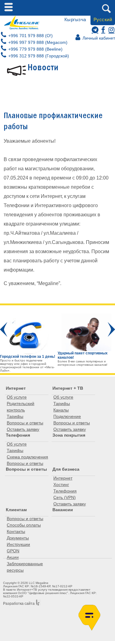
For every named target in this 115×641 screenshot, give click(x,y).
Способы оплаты (24, 525)
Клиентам (16, 509)
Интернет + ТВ (67, 388)
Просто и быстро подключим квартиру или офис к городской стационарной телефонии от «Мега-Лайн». (27, 365)
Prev (3, 329)
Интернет (16, 388)
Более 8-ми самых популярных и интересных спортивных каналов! (82, 363)
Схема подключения (27, 456)
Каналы (61, 409)
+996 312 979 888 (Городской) (38, 55)
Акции (13, 557)
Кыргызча (75, 19)
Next (111, 329)
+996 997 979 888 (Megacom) (37, 42)
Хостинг (61, 484)
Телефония (18, 435)
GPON (13, 550)
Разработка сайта (19, 603)
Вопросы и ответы (25, 422)
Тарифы (15, 416)
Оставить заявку (23, 429)
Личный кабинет (98, 38)
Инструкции (18, 544)
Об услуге (17, 397)
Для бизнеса (65, 469)
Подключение (67, 416)
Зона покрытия (68, 435)
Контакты (16, 531)
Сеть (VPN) (64, 497)
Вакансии (62, 509)
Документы (18, 537)
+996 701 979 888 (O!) (30, 35)
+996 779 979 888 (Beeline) (35, 49)
